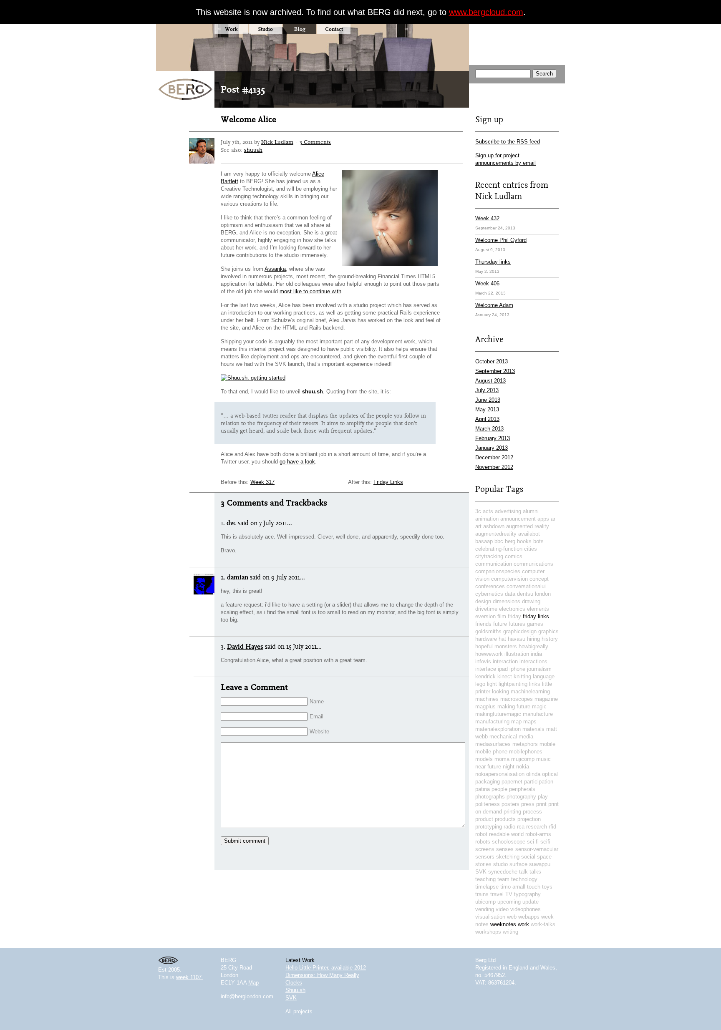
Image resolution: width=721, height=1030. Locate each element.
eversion (485, 616)
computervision (509, 579)
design (483, 601)
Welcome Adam (494, 305)
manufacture (538, 714)
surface (518, 864)
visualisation (490, 917)
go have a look (297, 461)
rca (520, 826)
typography (527, 894)
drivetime (486, 609)
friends (483, 624)
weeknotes (503, 924)
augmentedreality (496, 534)
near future (488, 766)
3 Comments (315, 142)
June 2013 (487, 400)
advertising (508, 511)
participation (538, 781)
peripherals (522, 789)
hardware (486, 639)
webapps (528, 917)
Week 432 (487, 218)
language (544, 676)
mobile (547, 744)
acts (488, 511)
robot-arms (538, 834)
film (501, 616)
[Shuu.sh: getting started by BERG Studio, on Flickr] (253, 378)
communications (533, 564)
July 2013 (487, 390)
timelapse (487, 887)
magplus (485, 706)
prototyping (488, 826)
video (502, 909)
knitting (522, 676)
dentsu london (534, 594)
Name (317, 701)
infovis (483, 661)
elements (538, 609)
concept (539, 579)
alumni (531, 511)
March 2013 (489, 429)
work (523, 924)
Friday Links (388, 482)
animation (487, 519)
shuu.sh (312, 391)
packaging (487, 781)
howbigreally (533, 646)
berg (510, 541)
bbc (498, 541)
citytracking (489, 556)
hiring (533, 639)
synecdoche (502, 872)
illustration (516, 654)
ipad (503, 669)
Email (316, 716)
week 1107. (189, 977)
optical (550, 774)
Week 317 (262, 482)
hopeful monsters (496, 646)
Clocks (293, 983)
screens (484, 849)
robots (482, 842)
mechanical (503, 736)
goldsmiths (488, 631)
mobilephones (525, 751)
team (503, 879)
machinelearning (530, 691)
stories (483, 864)
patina (482, 789)
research (536, 826)
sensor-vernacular (536, 849)
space (544, 857)
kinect (504, 676)
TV (508, 894)
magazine (546, 699)
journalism (539, 669)
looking (500, 691)
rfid (552, 826)
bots (538, 541)
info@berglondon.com (247, 996)
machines (487, 699)
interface (485, 669)
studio (500, 864)
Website (319, 731)
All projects (299, 1011)
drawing (531, 601)
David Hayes (245, 646)
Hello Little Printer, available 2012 (325, 968)
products (505, 819)
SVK (481, 872)
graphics (548, 631)
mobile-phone (491, 751)
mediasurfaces (493, 744)
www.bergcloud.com (486, 12)
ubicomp (485, 902)
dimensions (506, 601)
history (550, 639)
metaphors (525, 744)
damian (237, 577)
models (484, 759)
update (530, 902)
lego (480, 684)
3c (478, 511)
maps (530, 721)
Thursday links (493, 262)
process (532, 811)
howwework (489, 654)
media (526, 736)
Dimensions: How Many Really (322, 975)
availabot (529, 534)
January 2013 (491, 448)
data (510, 594)
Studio (265, 29)
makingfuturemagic (498, 714)
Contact (334, 29)
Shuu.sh (295, 990)
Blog (299, 29)
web (512, 917)
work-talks (543, 924)
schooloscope (508, 842)
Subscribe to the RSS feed (507, 142)
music (543, 759)
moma (501, 759)
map (516, 721)
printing (512, 811)
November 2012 (494, 467)
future (500, 624)
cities (530, 549)
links (534, 684)
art (478, 526)
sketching (507, 857)
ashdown (493, 526)
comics (513, 556)
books (524, 541)
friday (514, 616)
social (528, 857)
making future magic (522, 706)
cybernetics (489, 594)
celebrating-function (498, 549)
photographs (490, 796)
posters (510, 804)
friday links (536, 616)
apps (543, 519)
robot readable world (499, 834)
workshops (488, 932)
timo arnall (512, 887)
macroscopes (516, 699)
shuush (253, 150)
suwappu (539, 864)
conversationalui (526, 586)
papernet (512, 781)
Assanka (275, 269)
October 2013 (491, 361)
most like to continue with (310, 291)
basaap (484, 541)
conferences (490, 586)
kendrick (485, 676)
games (535, 624)
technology (524, 879)
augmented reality (527, 526)
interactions (533, 661)
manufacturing (492, 721)
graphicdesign (520, 631)
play (543, 796)
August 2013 (490, 381)
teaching (485, 879)
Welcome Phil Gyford (501, 240)
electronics (512, 609)
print (541, 804)
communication (493, 564)
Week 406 (487, 283)
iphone (517, 669)
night (508, 766)
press (527, 804)
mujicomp (522, 759)
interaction (505, 661)
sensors (484, 857)
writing (510, 932)
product (484, 819)
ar (553, 519)
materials (533, 729)
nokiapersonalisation (499, 774)
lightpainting (513, 684)
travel (497, 894)
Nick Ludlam (277, 142)
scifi (545, 842)
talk (523, 872)
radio (509, 826)
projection (529, 819)
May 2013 (487, 409)
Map (253, 983)
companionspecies (497, 571)
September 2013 (495, 371)
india (536, 654)
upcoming (509, 902)
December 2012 (494, 457)
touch (533, 887)
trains (482, 894)
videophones (525, 909)
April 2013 (487, 419)
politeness (487, 804)
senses (505, 849)
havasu (516, 639)
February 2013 (492, 438)
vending (484, 909)
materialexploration (498, 729)
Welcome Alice (248, 119)
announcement (518, 519)
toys (547, 887)
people (499, 789)
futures (517, 624)
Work (231, 29)
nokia (522, 766)
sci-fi (533, 842)
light (492, 684)
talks (535, 872)
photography (521, 796)
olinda (533, 774)
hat (502, 639)
